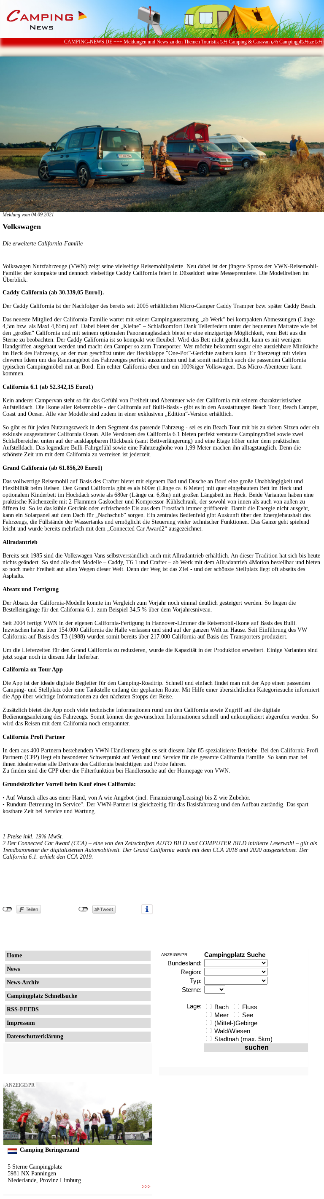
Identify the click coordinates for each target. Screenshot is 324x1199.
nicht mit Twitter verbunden (83, 909)
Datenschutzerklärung (35, 1036)
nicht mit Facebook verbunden (7, 909)
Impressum (21, 1023)
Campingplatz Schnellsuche (42, 996)
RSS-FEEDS (23, 1009)
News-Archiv (23, 982)
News (13, 969)
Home (14, 955)
